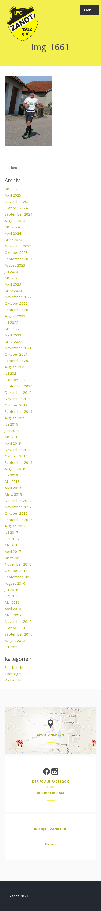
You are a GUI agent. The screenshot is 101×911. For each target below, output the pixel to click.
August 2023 (15, 265)
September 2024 (18, 214)
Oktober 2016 (16, 570)
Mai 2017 (12, 545)
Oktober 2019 (16, 405)
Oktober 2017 (16, 513)
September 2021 (18, 360)
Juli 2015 (11, 646)
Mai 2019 (12, 437)
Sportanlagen (50, 734)
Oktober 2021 (16, 354)
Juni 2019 (12, 430)
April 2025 (13, 195)
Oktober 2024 (16, 207)
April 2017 (13, 551)
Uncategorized (17, 673)
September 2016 (18, 577)
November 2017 (18, 507)
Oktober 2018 (16, 456)
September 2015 (18, 634)
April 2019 (13, 443)
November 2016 (18, 564)
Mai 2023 (12, 277)
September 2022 (18, 309)
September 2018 (18, 462)
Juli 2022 (11, 322)
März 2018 (13, 494)
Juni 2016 (12, 596)
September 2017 (18, 519)
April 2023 (13, 284)
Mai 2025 (12, 188)
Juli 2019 (11, 424)
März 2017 (13, 557)
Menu (88, 10)
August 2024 (15, 220)
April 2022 (13, 335)
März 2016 (13, 615)
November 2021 (18, 347)
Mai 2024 (12, 227)
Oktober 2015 (16, 627)
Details (50, 844)
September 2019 (18, 411)
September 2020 (18, 386)
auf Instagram (50, 793)
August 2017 (15, 526)
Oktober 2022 (16, 303)
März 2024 (13, 239)
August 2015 (15, 640)
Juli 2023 (11, 271)
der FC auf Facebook (50, 781)
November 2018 (18, 449)
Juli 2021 (11, 373)
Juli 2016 (11, 589)
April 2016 (13, 608)
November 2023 (18, 246)
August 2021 (15, 367)
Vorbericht (13, 680)
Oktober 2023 (16, 252)
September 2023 (18, 258)
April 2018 (13, 487)
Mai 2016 (12, 602)
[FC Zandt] (22, 40)
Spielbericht (14, 667)
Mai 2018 (12, 481)
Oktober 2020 (16, 379)
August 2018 (15, 468)
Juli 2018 (11, 475)
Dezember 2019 (18, 392)
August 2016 (15, 583)
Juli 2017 (11, 532)
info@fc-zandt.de (50, 829)
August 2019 (15, 417)
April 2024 (13, 233)
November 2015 (18, 621)
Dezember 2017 (18, 500)
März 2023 (13, 290)
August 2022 (15, 316)
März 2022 (13, 341)
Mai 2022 (12, 328)
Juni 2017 (12, 538)
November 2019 (18, 398)
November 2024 (18, 201)
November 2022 (18, 297)
